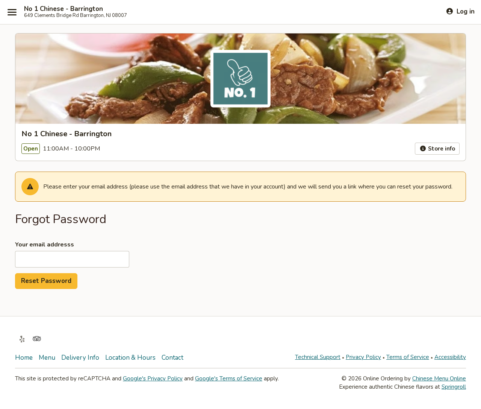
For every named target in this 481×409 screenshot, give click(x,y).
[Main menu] (12, 12)
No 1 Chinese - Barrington (63, 9)
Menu (47, 357)
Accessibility (450, 357)
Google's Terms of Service (228, 378)
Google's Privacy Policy (153, 378)
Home (24, 357)
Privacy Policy (363, 357)
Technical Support (317, 357)
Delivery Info (80, 357)
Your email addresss (44, 244)
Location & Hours (130, 357)
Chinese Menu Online (439, 378)
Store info (441, 148)
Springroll (454, 387)
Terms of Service (407, 357)
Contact (172, 357)
